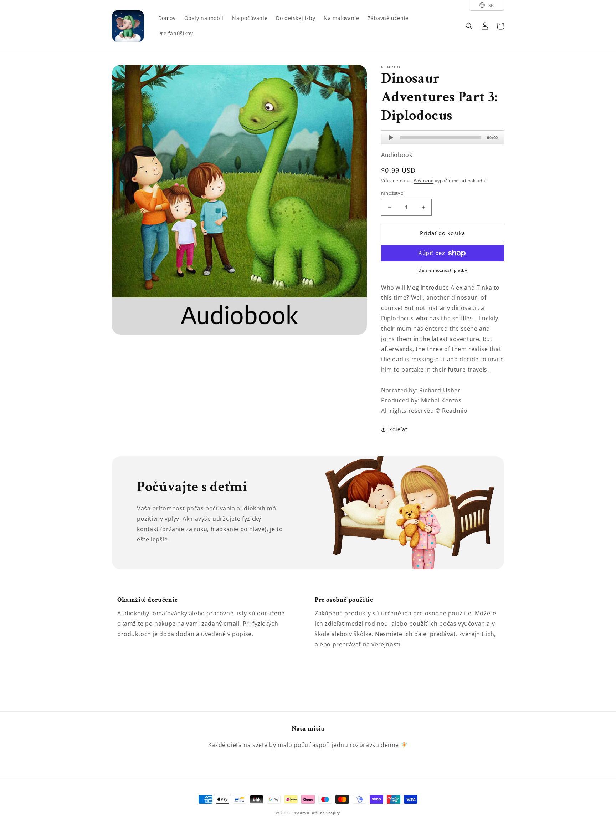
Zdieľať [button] (398, 429)
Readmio (301, 812)
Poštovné (424, 181)
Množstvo (392, 193)
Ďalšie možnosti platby (442, 270)
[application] (442, 137)
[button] (469, 26)
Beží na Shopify (325, 812)
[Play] (390, 137)
